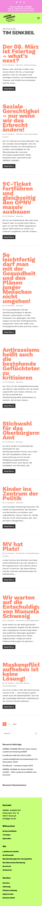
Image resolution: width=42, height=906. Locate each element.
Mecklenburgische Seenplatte (17, 859)
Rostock (7, 866)
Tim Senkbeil (9, 65)
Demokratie (20, 553)
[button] (38, 18)
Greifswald (8, 855)
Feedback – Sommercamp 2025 (18, 765)
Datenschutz (9, 898)
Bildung (26, 683)
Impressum (8, 894)
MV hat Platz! (13, 546)
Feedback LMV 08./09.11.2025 (17, 755)
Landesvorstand (11, 851)
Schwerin (7, 870)
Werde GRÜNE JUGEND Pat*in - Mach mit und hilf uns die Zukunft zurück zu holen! (21, 9)
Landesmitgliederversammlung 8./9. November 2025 (20, 760)
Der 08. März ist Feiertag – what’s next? (21, 53)
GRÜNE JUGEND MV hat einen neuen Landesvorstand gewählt (20, 750)
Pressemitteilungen (31, 134)
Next (15, 724)
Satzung (6, 887)
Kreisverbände (10, 831)
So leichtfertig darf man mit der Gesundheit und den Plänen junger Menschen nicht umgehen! (19, 277)
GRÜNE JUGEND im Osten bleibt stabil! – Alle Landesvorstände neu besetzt (20, 772)
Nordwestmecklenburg (14, 862)
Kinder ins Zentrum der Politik (20, 493)
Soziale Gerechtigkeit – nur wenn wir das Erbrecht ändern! (22, 118)
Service (6, 883)
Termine (6, 835)
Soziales (6, 137)
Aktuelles (19, 65)
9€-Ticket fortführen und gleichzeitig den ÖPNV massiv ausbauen (19, 197)
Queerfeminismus (30, 65)
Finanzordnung (10, 890)
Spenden (7, 838)
